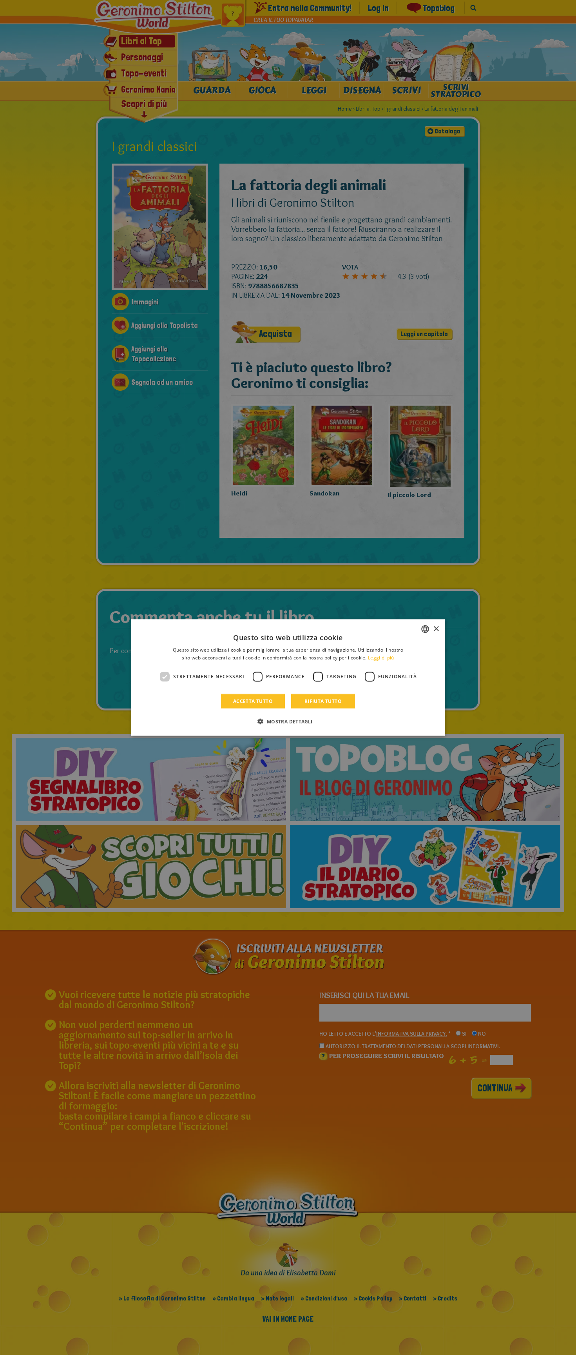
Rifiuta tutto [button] (323, 701)
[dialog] (288, 677)
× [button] (436, 629)
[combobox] (425, 629)
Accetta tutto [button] (253, 701)
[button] (287, 721)
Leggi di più (381, 657)
